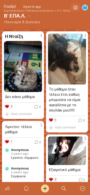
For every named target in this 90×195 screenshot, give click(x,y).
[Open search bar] (64, 188)
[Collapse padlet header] (29, 15)
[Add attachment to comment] (7, 114)
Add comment (21, 114)
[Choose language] (75, 8)
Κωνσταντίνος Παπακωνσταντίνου (29, 10)
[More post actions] (38, 37)
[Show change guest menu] (85, 7)
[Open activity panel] (26, 189)
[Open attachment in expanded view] (23, 66)
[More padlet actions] (82, 189)
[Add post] (44, 189)
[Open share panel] (7, 189)
